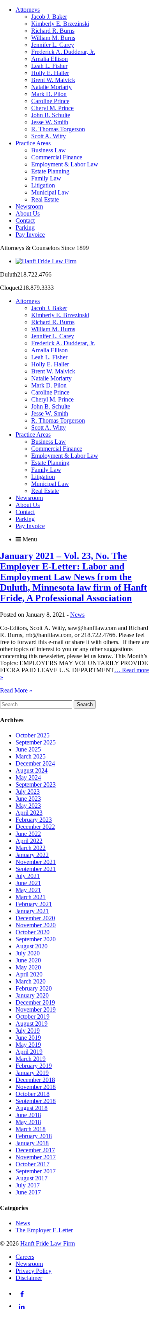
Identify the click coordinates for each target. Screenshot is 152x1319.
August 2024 (32, 770)
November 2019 (36, 1009)
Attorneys (28, 9)
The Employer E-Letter (44, 1230)
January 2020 (32, 995)
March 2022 (31, 847)
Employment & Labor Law (64, 164)
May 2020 (28, 967)
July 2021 (28, 876)
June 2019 (28, 1037)
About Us (28, 213)
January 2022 (32, 854)
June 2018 (28, 1115)
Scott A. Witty (48, 136)
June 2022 (28, 833)
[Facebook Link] (22, 1294)
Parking (25, 227)
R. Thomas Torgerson (58, 129)
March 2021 (31, 897)
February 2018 (34, 1136)
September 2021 (36, 869)
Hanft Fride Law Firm (47, 1243)
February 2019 (34, 1065)
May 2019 (28, 1044)
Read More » (16, 690)
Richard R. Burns (52, 30)
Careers (25, 1256)
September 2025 (36, 742)
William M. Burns (53, 37)
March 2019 (31, 1058)
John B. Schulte (50, 115)
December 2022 (35, 826)
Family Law (46, 178)
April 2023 (29, 812)
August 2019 (32, 1023)
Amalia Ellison (49, 58)
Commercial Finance (56, 157)
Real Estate (45, 199)
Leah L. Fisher (49, 65)
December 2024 (35, 763)
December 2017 (35, 1150)
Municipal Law (50, 192)
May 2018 (28, 1122)
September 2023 (36, 784)
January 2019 (32, 1072)
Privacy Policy (33, 1270)
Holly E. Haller (50, 73)
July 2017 (28, 1185)
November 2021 (36, 862)
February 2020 (34, 988)
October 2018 (32, 1094)
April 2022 (29, 840)
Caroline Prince (50, 101)
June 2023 (28, 798)
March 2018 (31, 1129)
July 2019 (28, 1030)
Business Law (48, 150)
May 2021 (28, 890)
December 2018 (35, 1079)
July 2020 (28, 953)
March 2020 (31, 981)
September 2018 (36, 1101)
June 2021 (28, 883)
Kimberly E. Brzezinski (60, 23)
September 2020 (36, 939)
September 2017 (36, 1171)
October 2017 (32, 1164)
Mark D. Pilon (49, 94)
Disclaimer (29, 1277)
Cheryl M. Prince (52, 108)
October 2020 (32, 932)
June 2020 (28, 960)
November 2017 (36, 1157)
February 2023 (34, 819)
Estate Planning (50, 171)
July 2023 (28, 791)
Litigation (43, 185)
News (77, 614)
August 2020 (32, 946)
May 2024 (28, 777)
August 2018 (32, 1108)
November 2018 (36, 1086)
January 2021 (32, 911)
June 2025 (28, 749)
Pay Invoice (30, 234)
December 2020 (35, 918)
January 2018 (32, 1143)
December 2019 (35, 1002)
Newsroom (29, 206)
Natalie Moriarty (51, 87)
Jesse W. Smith (49, 122)
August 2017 (32, 1178)
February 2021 (34, 904)
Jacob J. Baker (49, 16)
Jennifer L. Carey (52, 44)
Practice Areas (33, 143)
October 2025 (32, 735)
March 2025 (31, 756)
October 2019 (32, 1016)
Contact (25, 220)
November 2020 (36, 925)
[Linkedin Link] (22, 1306)
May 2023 (28, 805)
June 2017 (28, 1192)
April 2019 (29, 1051)
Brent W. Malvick (53, 80)
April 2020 (29, 974)
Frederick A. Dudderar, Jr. (63, 51)
